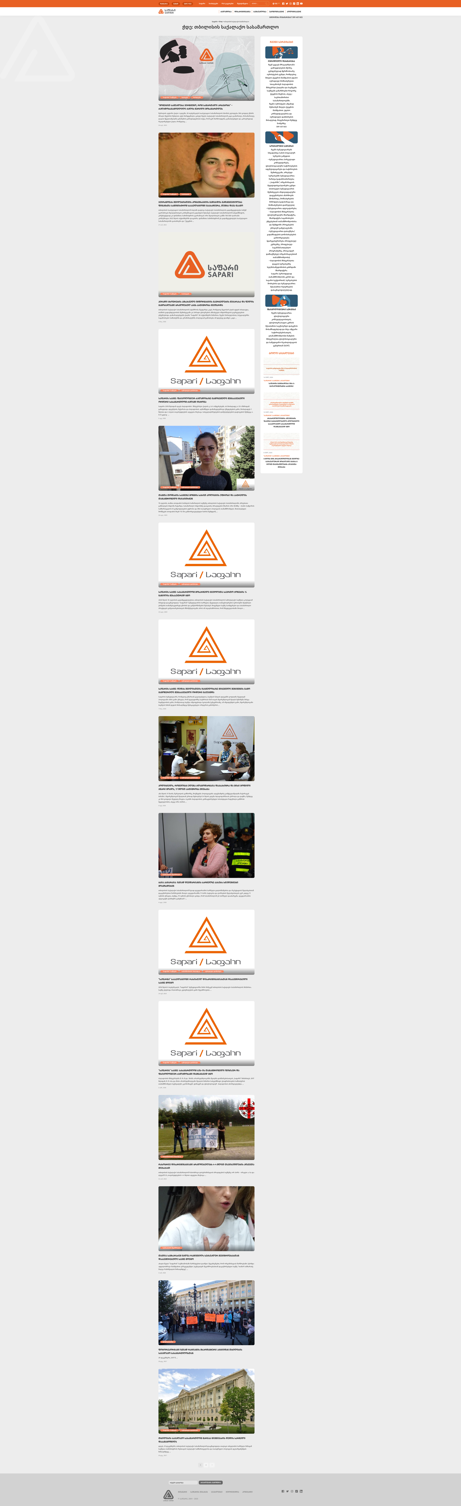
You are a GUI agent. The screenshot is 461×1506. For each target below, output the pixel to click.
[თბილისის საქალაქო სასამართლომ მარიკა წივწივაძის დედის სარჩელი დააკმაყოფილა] (206, 1401)
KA (276, 3)
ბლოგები (185, 97)
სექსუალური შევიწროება (171, 874)
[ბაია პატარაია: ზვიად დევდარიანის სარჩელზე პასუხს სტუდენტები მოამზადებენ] (206, 845)
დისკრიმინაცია (242, 11)
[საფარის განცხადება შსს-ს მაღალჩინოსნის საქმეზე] (282, 370)
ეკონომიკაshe (276, 11)
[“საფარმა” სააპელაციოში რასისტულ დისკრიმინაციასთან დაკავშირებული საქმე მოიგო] (206, 942)
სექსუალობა (259, 11)
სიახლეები (213, 4)
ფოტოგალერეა (168, 1342)
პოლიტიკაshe (294, 11)
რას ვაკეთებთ (228, 4)
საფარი (202, 4)
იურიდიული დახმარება (190, 390)
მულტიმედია (242, 4)
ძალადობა (226, 11)
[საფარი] (167, 11)
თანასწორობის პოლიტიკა (191, 971)
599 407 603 (297, 17)
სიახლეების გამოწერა (211, 1482)
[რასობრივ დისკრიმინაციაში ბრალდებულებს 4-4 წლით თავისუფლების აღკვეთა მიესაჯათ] (206, 1127)
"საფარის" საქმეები (169, 97)
